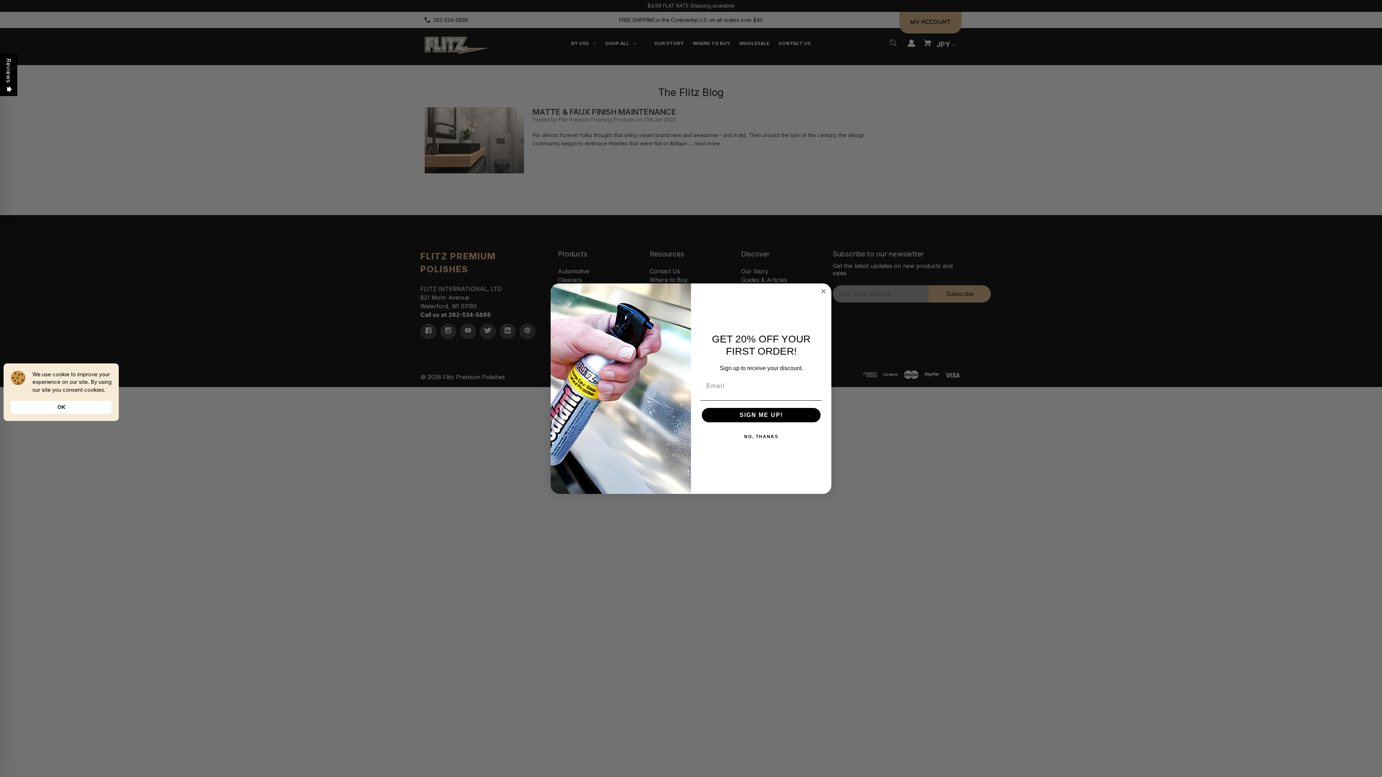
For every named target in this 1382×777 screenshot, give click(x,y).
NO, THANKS (761, 436)
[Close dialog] (823, 291)
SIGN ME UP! (761, 415)
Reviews (8, 70)
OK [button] (61, 407)
